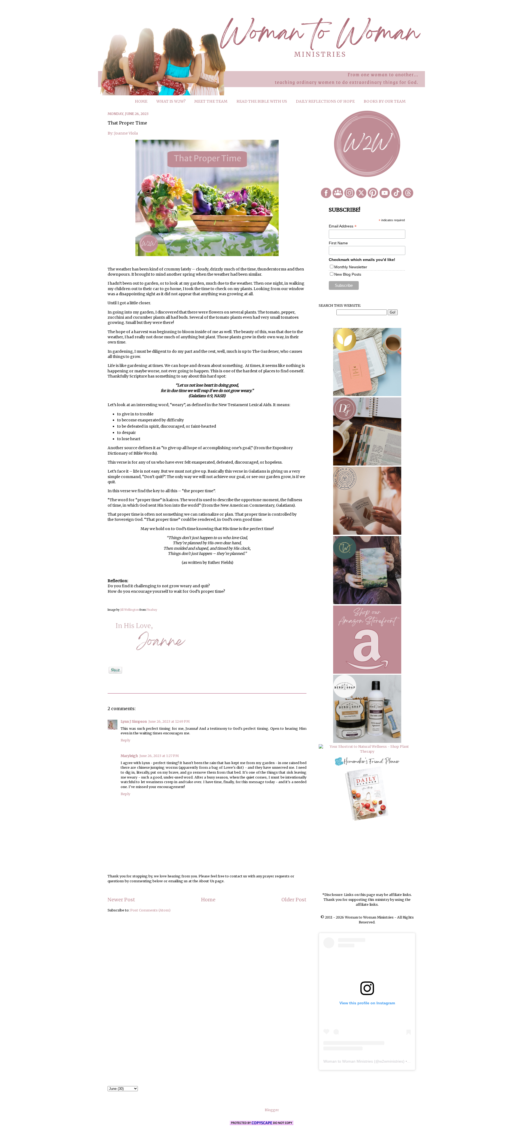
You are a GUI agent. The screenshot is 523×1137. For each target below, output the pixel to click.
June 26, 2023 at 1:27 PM (159, 756)
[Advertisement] (367, 857)
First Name (338, 243)
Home (208, 900)
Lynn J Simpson (134, 721)
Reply (125, 740)
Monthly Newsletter (350, 267)
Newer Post (121, 900)
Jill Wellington (129, 610)
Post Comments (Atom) (150, 910)
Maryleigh (129, 756)
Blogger (272, 1110)
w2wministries (391, 1061)
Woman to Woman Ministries (348, 1061)
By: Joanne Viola (123, 133)
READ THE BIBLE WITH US (261, 101)
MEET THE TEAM (210, 101)
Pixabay (152, 610)
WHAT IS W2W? (171, 101)
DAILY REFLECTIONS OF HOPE (325, 101)
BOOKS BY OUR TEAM (385, 101)
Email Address (343, 226)
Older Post (293, 900)
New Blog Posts (347, 274)
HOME (141, 101)
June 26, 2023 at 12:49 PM (169, 721)
